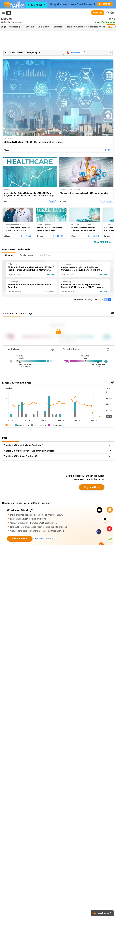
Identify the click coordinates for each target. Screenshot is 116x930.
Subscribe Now (19, 538)
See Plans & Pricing (44, 538)
